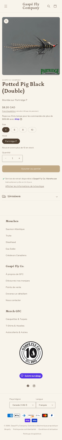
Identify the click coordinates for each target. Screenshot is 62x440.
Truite (9, 235)
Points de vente (13, 287)
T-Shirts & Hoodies (15, 325)
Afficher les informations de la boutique (24, 186)
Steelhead (11, 242)
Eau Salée (10, 249)
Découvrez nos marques (18, 280)
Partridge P (11, 141)
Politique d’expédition (32, 434)
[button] (6, 6)
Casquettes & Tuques (16, 319)
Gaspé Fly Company (19, 426)
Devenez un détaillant (16, 293)
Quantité (6, 152)
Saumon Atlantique (15, 229)
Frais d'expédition (9, 111)
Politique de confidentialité (24, 429)
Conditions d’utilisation (48, 429)
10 (32, 129)
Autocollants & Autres (17, 332)
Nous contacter (13, 300)
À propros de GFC (15, 274)
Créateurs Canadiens (16, 255)
